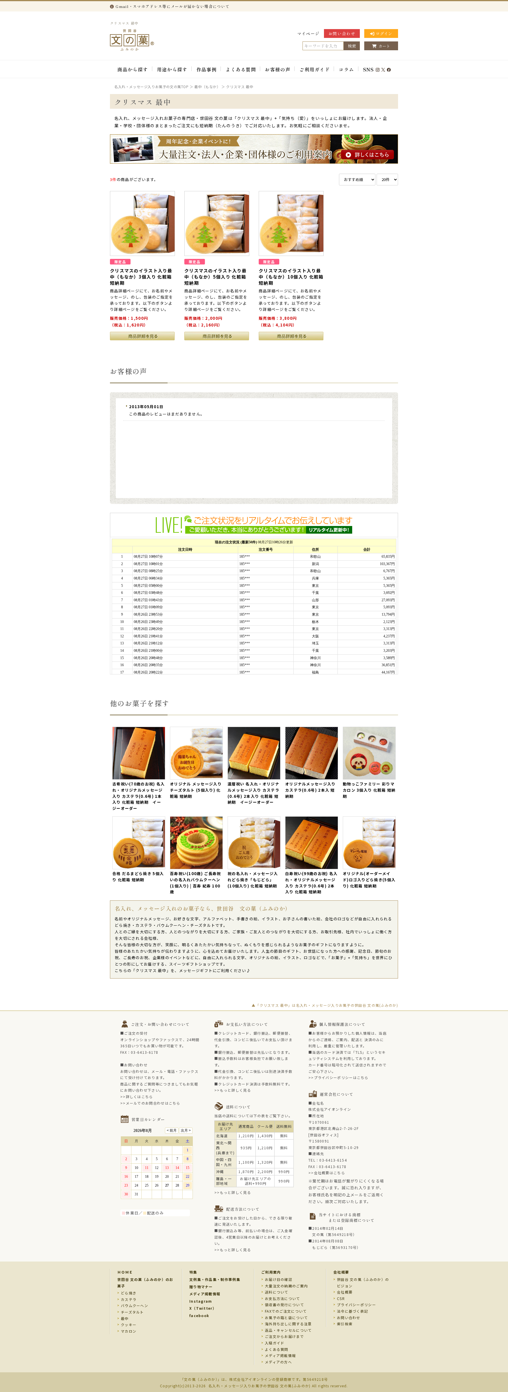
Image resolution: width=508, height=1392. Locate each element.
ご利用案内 (271, 1271)
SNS (368, 69)
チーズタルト (132, 1311)
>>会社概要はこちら (326, 1172)
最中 (125, 1318)
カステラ (128, 1299)
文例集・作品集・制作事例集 (214, 1279)
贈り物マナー (201, 1286)
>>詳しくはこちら (136, 1096)
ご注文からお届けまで (284, 1336)
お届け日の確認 (278, 1279)
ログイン (384, 33)
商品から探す (132, 69)
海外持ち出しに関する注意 (288, 1323)
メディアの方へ (278, 1361)
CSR (341, 1298)
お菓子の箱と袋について (286, 1317)
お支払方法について (282, 1298)
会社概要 (341, 1271)
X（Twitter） (202, 1308)
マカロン (128, 1331)
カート (384, 46)
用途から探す (172, 69)
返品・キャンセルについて (288, 1330)
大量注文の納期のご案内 (286, 1285)
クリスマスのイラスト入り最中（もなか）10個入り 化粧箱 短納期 (291, 276)
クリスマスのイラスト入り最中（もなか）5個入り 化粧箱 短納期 (215, 276)
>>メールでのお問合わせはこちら (150, 1102)
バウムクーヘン (134, 1305)
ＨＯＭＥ (125, 1271)
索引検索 (344, 1323)
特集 (193, 1271)
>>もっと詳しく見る (232, 1090)
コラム (346, 69)
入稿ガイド (275, 1342)
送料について (276, 1291)
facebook (199, 1315)
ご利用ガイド (314, 69)
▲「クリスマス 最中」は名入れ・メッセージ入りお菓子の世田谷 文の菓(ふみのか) (325, 1005)
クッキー (128, 1324)
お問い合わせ (341, 33)
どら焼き (128, 1292)
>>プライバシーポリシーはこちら (338, 1077)
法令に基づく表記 (352, 1311)
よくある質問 (240, 69)
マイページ (308, 33)
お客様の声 (277, 69)
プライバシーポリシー (356, 1304)
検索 (352, 46)
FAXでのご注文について (286, 1311)
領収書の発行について (284, 1304)
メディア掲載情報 (204, 1293)
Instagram (200, 1301)
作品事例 (206, 69)
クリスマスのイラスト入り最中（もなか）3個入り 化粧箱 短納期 (141, 276)
